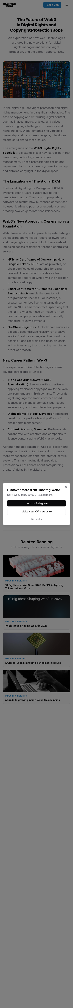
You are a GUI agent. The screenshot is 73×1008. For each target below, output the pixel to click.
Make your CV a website (36, 511)
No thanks (36, 519)
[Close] (66, 487)
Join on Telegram (36, 503)
